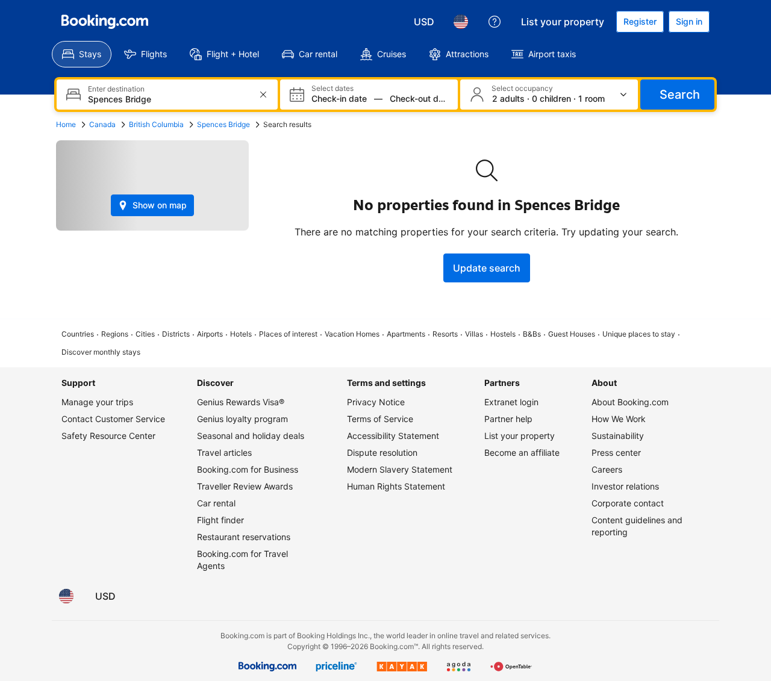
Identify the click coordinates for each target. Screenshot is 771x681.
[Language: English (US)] (460, 21)
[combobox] (168, 99)
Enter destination (116, 89)
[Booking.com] (104, 21)
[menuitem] (81, 54)
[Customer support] (494, 21)
